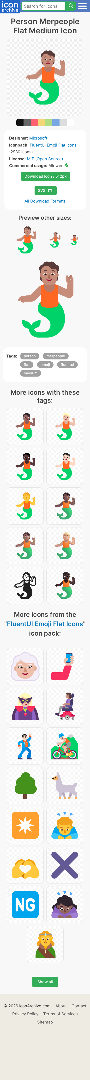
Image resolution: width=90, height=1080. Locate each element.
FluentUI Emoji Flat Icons (53, 145)
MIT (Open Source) (45, 158)
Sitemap (45, 1022)
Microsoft (38, 138)
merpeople (56, 356)
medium (30, 373)
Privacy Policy (25, 1013)
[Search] (70, 6)
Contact (79, 1005)
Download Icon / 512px (45, 176)
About (61, 1005)
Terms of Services (60, 1013)
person (30, 356)
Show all (45, 981)
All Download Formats (45, 201)
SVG (42, 190)
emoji (45, 364)
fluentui (67, 364)
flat (27, 364)
